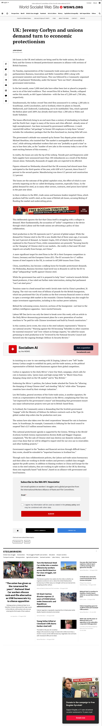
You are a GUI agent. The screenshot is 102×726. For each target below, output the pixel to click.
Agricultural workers (32, 557)
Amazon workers (62, 555)
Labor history (56, 557)
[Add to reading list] (5, 101)
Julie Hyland (17, 50)
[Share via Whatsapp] (5, 74)
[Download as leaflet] (5, 90)
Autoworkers (21, 555)
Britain (27, 541)
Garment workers (45, 557)
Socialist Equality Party (41, 18)
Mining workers (20, 557)
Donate (82, 18)
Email (23, 495)
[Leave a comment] (5, 95)
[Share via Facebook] (5, 64)
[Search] (99, 14)
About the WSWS (64, 18)
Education (52, 555)
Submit (51, 514)
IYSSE (54, 18)
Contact (89, 3)
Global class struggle (9, 555)
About (95, 3)
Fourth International (24, 18)
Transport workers (8, 557)
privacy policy (70, 505)
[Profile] (99, 3)
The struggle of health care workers (36, 555)
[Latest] (7, 14)
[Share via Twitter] (5, 69)
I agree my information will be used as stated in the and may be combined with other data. (52, 506)
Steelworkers (18, 541)
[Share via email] (5, 85)
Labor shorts (65, 557)
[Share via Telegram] (5, 79)
